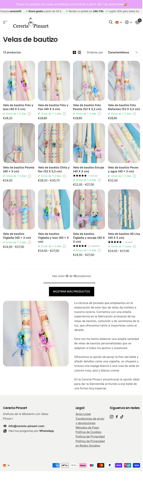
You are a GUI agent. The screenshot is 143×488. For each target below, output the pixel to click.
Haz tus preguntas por (31, 431)
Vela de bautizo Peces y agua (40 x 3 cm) (123, 169)
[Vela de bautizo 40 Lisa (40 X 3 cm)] (124, 209)
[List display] (79, 52)
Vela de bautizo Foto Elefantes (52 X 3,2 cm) (124, 107)
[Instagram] (111, 416)
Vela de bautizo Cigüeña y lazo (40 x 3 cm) (53, 237)
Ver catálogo (5, 22)
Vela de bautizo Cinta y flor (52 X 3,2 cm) (54, 169)
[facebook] (117, 416)
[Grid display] (74, 52)
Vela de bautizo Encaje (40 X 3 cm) (88, 169)
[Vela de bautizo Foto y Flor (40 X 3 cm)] (54, 81)
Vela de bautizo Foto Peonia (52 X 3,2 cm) (87, 107)
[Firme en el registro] (128, 22)
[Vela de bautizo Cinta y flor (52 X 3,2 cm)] (54, 143)
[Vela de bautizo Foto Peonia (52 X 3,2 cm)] (89, 81)
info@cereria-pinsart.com (26, 426)
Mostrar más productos (71, 291)
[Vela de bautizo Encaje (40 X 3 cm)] (89, 143)
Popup (29, 113)
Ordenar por (95, 52)
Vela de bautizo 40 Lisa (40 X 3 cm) (124, 235)
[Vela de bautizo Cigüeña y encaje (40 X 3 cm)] (89, 209)
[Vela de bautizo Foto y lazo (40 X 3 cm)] (19, 81)
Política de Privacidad (90, 436)
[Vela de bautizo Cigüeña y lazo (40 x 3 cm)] (54, 209)
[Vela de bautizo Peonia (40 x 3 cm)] (19, 143)
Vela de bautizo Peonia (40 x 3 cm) (18, 169)
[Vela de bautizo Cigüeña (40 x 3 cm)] (19, 209)
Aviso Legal (83, 414)
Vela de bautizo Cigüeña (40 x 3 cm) (17, 235)
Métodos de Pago (87, 427)
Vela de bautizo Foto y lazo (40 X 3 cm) (18, 107)
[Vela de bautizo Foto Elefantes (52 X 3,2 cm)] (124, 81)
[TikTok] (121, 416)
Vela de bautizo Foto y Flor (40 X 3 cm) (53, 107)
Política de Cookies (88, 432)
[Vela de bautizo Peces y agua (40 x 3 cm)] (124, 143)
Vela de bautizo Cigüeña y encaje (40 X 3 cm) (89, 237)
